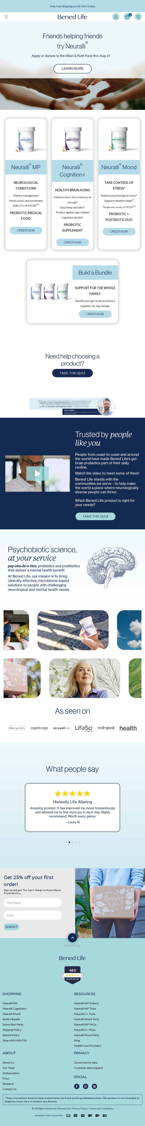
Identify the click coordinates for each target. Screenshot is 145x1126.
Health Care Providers (87, 1045)
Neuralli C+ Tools (84, 1013)
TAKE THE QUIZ (72, 373)
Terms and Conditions (101, 1108)
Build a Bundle (11, 1019)
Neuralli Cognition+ (15, 1008)
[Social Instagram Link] (85, 1086)
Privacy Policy (79, 1108)
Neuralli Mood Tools (86, 1019)
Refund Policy (11, 1035)
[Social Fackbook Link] (76, 1086)
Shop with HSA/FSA (15, 1040)
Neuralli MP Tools (85, 1008)
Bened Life (64, 1108)
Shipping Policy (12, 1029)
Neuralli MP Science (86, 1003)
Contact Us (9, 1089)
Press (6, 1078)
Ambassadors (11, 1073)
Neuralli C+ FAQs (84, 1029)
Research (8, 1083)
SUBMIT (11, 927)
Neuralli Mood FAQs (86, 1035)
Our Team (9, 1067)
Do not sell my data (85, 1062)
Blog (77, 1040)
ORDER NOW (26, 230)
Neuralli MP (10, 1003)
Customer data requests (88, 1067)
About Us (8, 1062)
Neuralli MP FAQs (85, 1024)
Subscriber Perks (13, 1024)
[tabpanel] (72, 6)
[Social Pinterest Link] (94, 1086)
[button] (6, 16)
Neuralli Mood (12, 1013)
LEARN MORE (72, 8)
